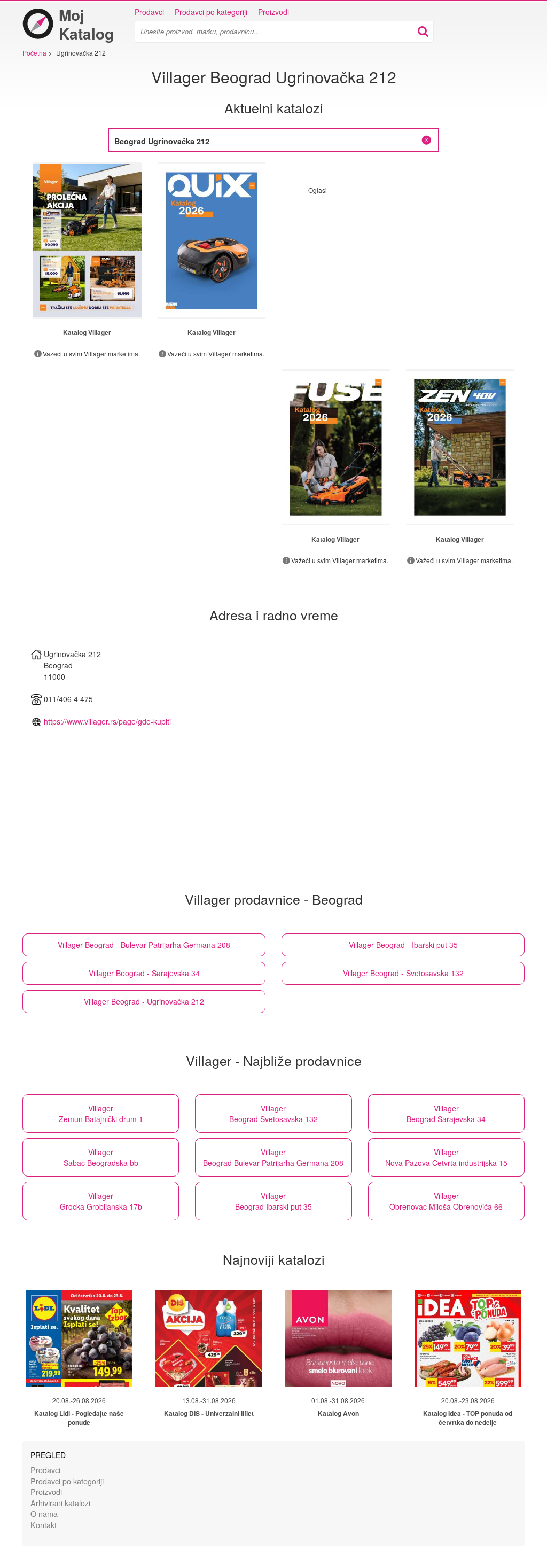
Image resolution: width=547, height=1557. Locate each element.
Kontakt (43, 1524)
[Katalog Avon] (338, 1338)
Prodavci (149, 11)
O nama (44, 1513)
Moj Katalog (86, 24)
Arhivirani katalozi (60, 1502)
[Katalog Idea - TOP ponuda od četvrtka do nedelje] (468, 1338)
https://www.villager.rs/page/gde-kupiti (107, 721)
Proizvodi (273, 11)
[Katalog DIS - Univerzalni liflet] (208, 1338)
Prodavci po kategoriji (211, 11)
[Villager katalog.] (87, 240)
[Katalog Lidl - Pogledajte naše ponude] (79, 1338)
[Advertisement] (398, 269)
